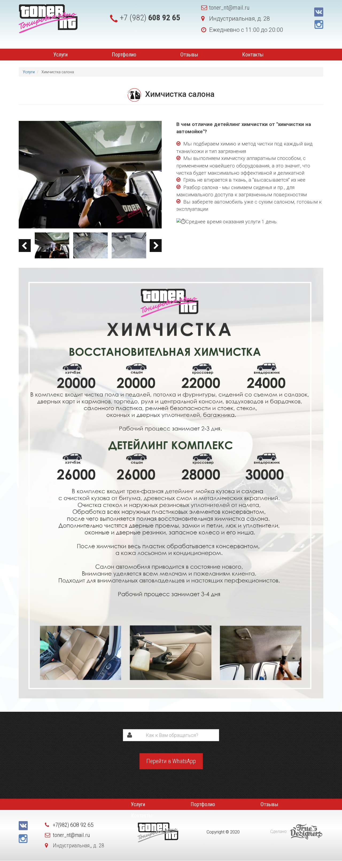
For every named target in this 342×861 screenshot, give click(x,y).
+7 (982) (150, 17)
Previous (25, 245)
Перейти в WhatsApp (171, 761)
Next (156, 245)
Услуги (60, 54)
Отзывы (189, 54)
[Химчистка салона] (90, 174)
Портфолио (124, 54)
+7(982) (73, 825)
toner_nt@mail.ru (229, 7)
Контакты (252, 54)
